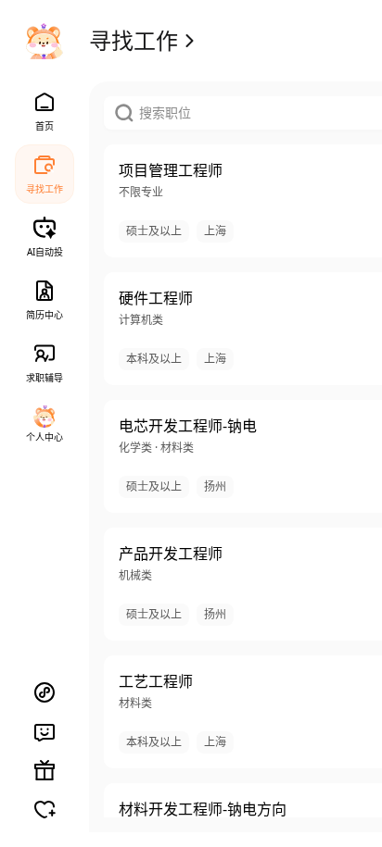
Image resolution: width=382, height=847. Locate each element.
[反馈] (44, 731)
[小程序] (44, 692)
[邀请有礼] (44, 770)
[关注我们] (44, 809)
